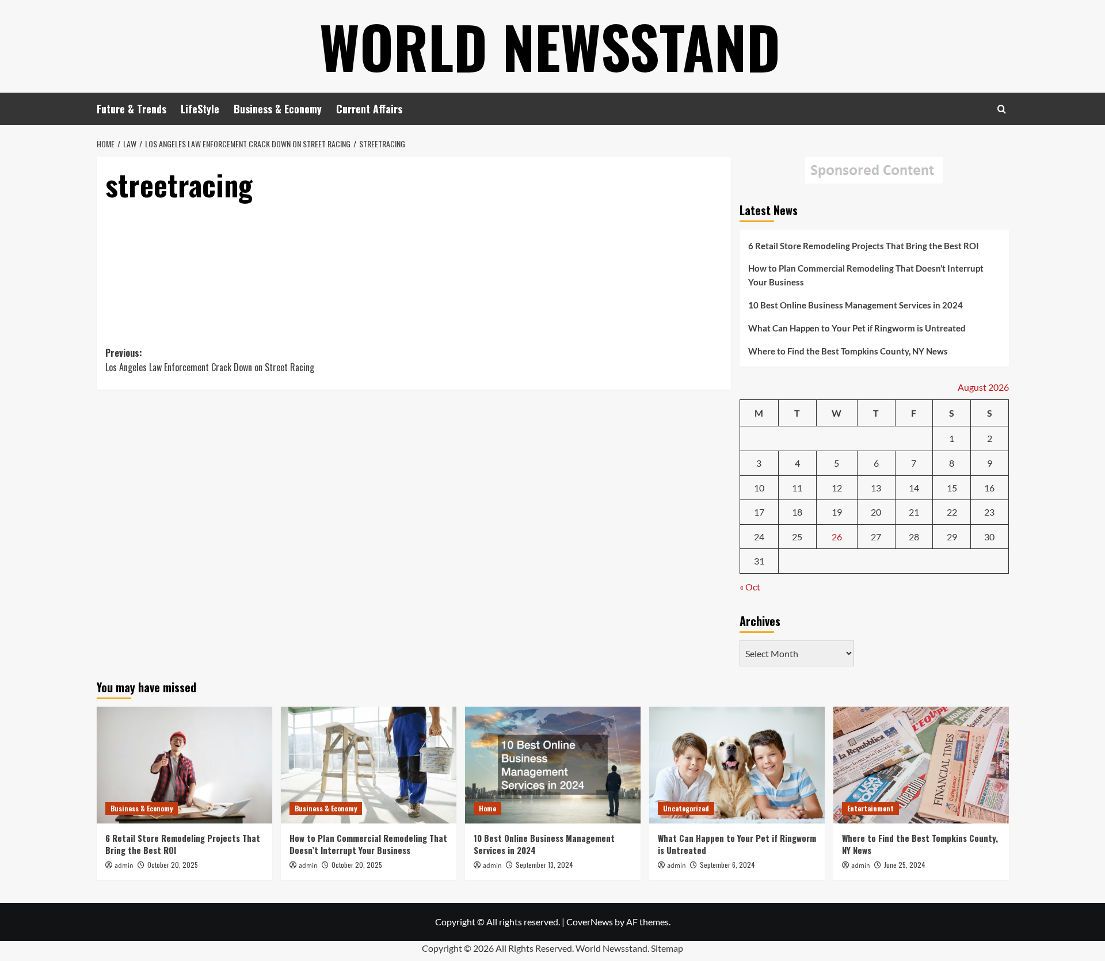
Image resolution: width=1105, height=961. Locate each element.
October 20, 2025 (172, 865)
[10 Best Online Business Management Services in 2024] (553, 765)
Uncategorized (686, 808)
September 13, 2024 (544, 865)
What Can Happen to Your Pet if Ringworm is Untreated (857, 328)
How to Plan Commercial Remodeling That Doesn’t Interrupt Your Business (866, 275)
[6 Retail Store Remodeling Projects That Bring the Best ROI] (184, 765)
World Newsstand (549, 46)
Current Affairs (369, 108)
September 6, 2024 (727, 865)
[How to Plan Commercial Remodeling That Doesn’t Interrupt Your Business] (368, 765)
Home (487, 808)
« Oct (750, 586)
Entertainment (870, 808)
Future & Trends (131, 108)
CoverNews (589, 921)
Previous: (209, 360)
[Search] (1002, 109)
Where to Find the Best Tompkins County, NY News (848, 351)
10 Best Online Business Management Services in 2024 (855, 305)
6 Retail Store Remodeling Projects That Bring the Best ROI (863, 246)
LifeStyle (200, 108)
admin (124, 866)
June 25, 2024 (904, 865)
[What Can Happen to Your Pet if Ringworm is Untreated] (737, 765)
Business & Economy (278, 108)
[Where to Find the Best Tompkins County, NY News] (921, 765)
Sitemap (667, 948)
